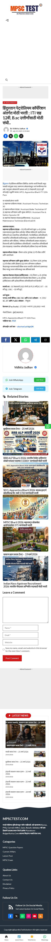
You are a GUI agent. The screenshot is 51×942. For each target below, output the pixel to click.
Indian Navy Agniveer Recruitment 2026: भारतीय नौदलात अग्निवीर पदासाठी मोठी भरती (25, 585)
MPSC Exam (8, 860)
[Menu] (7, 20)
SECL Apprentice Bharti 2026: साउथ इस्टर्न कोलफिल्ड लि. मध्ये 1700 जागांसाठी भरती (24, 492)
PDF (14, 321)
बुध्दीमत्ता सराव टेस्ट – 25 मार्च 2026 (18, 428)
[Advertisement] (25, 49)
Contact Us (8, 880)
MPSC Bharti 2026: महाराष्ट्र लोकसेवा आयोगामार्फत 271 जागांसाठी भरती (21, 524)
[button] (6, 79)
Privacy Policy (8, 888)
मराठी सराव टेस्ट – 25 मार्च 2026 (17, 752)
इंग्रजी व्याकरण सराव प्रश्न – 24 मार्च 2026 (18, 793)
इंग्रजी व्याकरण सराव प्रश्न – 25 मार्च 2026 (18, 772)
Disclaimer (7, 884)
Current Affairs (9, 851)
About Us (7, 875)
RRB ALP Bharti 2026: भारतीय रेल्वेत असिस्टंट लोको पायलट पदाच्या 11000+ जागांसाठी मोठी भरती (25, 459)
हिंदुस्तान (6, 183)
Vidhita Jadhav (19, 128)
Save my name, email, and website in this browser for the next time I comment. (26, 649)
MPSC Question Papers (13, 847)
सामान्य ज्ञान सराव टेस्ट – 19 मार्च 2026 (20, 554)
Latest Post (8, 856)
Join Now (39, 380)
